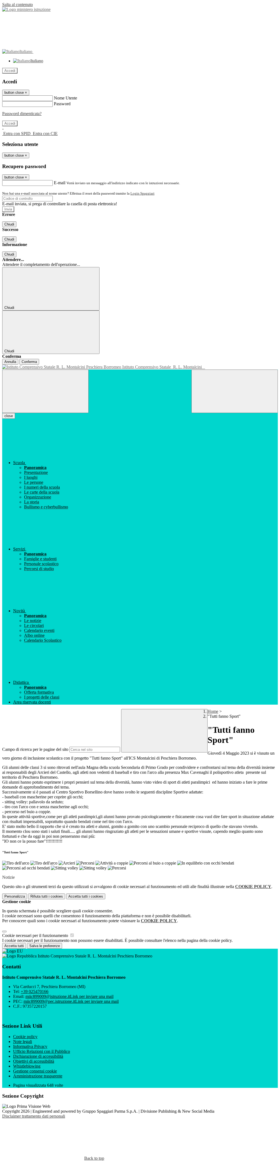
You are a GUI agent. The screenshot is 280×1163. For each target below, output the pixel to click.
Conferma (29, 362)
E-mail (59, 182)
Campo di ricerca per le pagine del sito (35, 749)
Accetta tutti (85, 896)
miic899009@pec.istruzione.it (71, 1001)
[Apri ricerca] (234, 391)
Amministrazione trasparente (37, 1076)
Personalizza (14, 896)
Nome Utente (65, 98)
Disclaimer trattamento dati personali (33, 1116)
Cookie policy (25, 1036)
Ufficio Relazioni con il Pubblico (41, 1051)
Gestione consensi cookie (35, 1071)
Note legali (22, 1041)
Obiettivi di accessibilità (33, 1061)
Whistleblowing (26, 1066)
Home (213, 711)
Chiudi (9, 224)
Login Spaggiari (142, 193)
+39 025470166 (34, 991)
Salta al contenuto (17, 4)
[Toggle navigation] (45, 391)
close (8, 416)
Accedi (9, 71)
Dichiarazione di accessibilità (38, 1056)
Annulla (10, 362)
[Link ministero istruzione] (26, 9)
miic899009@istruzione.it (69, 996)
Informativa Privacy (30, 1046)
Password (62, 103)
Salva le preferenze (44, 946)
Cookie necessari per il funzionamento (35, 935)
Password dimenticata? (22, 113)
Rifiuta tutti (46, 896)
